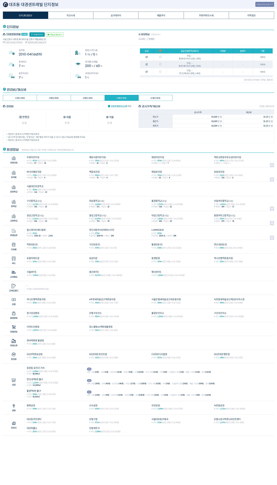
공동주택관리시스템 (119, 106)
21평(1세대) (155, 97)
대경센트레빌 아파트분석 (37, 42)
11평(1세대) (20, 97)
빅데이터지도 (38, 34)
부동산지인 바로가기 (264, 4)
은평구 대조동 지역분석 (14, 42)
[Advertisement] (138, 456)
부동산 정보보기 (56, 34)
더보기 (272, 165)
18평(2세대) (122, 97)
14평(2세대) (54, 97)
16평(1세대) (88, 97)
